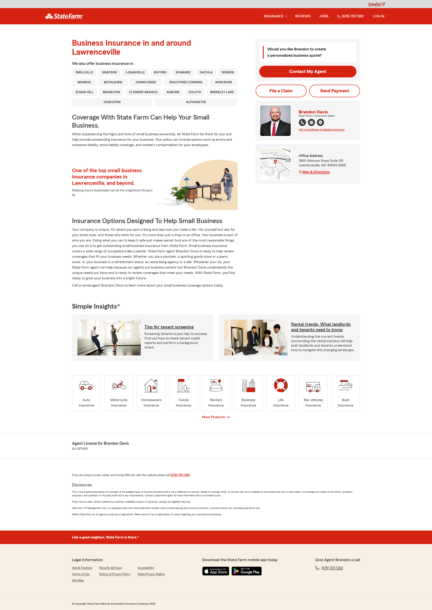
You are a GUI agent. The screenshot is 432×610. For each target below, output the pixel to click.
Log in (378, 16)
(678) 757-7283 (353, 16)
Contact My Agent (307, 71)
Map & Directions (316, 172)
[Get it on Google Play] (247, 571)
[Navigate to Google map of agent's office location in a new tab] (320, 122)
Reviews (302, 16)
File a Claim (281, 91)
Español (375, 4)
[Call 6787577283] (302, 122)
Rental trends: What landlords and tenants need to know (321, 327)
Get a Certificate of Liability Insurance (321, 129)
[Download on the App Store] (215, 571)
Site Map (78, 580)
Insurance (274, 16)
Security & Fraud (110, 567)
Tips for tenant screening (169, 327)
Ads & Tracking (82, 567)
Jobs (323, 16)
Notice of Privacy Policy (114, 574)
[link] (64, 16)
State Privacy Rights (151, 574)
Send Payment (334, 91)
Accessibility (146, 567)
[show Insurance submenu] (285, 16)
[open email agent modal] (311, 123)
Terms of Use (80, 574)
